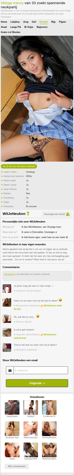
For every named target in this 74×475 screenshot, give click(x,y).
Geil (34, 22)
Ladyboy (15, 22)
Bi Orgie (28, 27)
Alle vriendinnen (16, 466)
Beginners (42, 27)
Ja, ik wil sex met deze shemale (19, 166)
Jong (25, 22)
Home (4, 22)
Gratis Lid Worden (10, 32)
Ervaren (44, 22)
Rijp (53, 22)
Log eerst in (10, 274)
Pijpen (62, 22)
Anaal (4, 27)
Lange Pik (15, 27)
